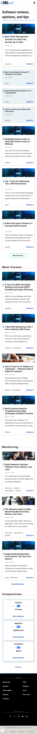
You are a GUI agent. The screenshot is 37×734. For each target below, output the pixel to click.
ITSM (24, 682)
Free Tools (26, 694)
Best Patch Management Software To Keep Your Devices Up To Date (16, 39)
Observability (9, 490)
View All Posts (17, 255)
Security (7, 120)
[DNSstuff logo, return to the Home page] (7, 3)
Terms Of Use (31, 731)
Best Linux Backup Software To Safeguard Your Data (17, 73)
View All (17, 667)
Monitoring (8, 488)
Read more (29, 162)
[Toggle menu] (34, 3)
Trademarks (13, 731)
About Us (5, 731)
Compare (6, 699)
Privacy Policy (21, 731)
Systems (7, 162)
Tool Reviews (17, 348)
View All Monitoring (18, 584)
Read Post (29, 63)
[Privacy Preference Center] (2, 731)
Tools (24, 690)
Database (26, 686)
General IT (8, 64)
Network (7, 390)
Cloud (7, 83)
